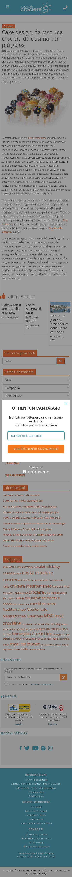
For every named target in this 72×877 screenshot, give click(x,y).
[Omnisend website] (36, 469)
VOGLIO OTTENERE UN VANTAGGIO (36, 449)
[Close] (66, 404)
